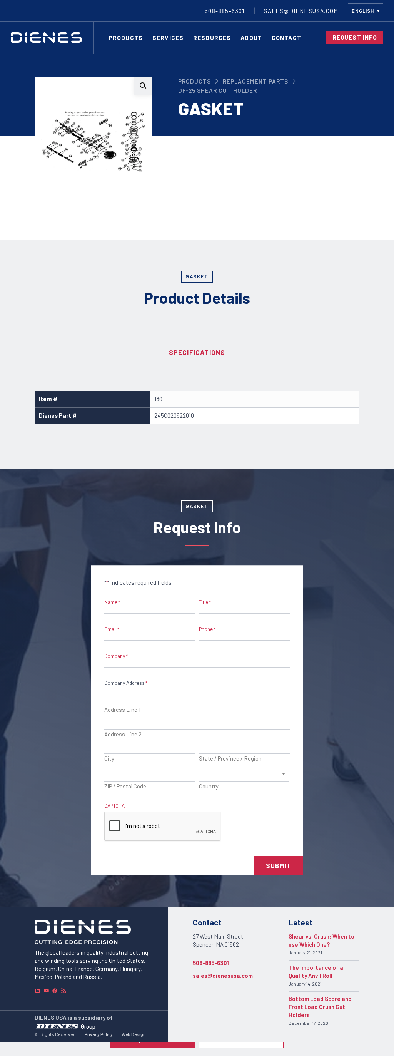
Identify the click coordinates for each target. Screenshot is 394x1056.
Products (194, 81)
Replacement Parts (256, 81)
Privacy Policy (99, 1034)
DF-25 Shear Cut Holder (217, 90)
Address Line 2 (123, 734)
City (109, 758)
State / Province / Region (230, 758)
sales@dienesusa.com (223, 975)
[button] (143, 86)
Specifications (197, 352)
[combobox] (365, 10)
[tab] (197, 352)
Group (88, 1026)
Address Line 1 (122, 709)
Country (209, 786)
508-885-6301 (211, 962)
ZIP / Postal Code (125, 786)
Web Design (134, 1034)
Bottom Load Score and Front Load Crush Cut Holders (320, 1006)
